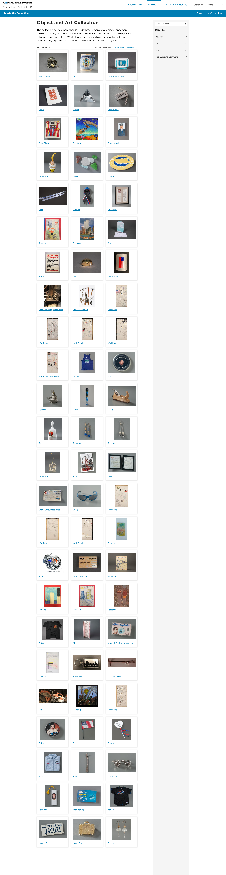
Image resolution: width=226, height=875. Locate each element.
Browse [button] (152, 5)
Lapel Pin (77, 843)
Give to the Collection (209, 13)
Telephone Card (80, 576)
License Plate (45, 843)
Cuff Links (112, 776)
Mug (75, 76)
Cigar (75, 410)
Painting (77, 143)
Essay (110, 476)
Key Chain (78, 676)
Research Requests (176, 5)
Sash (41, 210)
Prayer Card (113, 143)
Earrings (77, 443)
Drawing (42, 243)
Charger (111, 176)
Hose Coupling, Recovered (51, 310)
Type (158, 43)
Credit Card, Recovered (49, 510)
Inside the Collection (16, 13)
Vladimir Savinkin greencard (121, 643)
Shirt (41, 776)
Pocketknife (113, 110)
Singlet (76, 376)
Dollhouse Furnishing (117, 76)
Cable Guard (113, 276)
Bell (40, 443)
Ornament (43, 176)
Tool (40, 710)
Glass (75, 176)
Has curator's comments (167, 57)
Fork (75, 776)
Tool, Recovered (80, 310)
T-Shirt (42, 643)
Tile (74, 276)
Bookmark (112, 210)
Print (75, 476)
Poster (41, 276)
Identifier (130, 48)
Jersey (111, 810)
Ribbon (76, 210)
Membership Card (81, 810)
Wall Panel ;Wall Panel (49, 376)
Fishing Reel (44, 76)
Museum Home (135, 5)
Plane (110, 410)
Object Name (118, 48)
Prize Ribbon (45, 143)
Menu (41, 110)
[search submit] (184, 24)
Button (111, 376)
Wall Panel (112, 310)
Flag (75, 743)
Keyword (160, 37)
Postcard (77, 243)
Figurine (42, 410)
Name (158, 50)
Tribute (111, 743)
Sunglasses (78, 510)
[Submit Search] (222, 5)
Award (76, 110)
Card (110, 243)
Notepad (112, 576)
